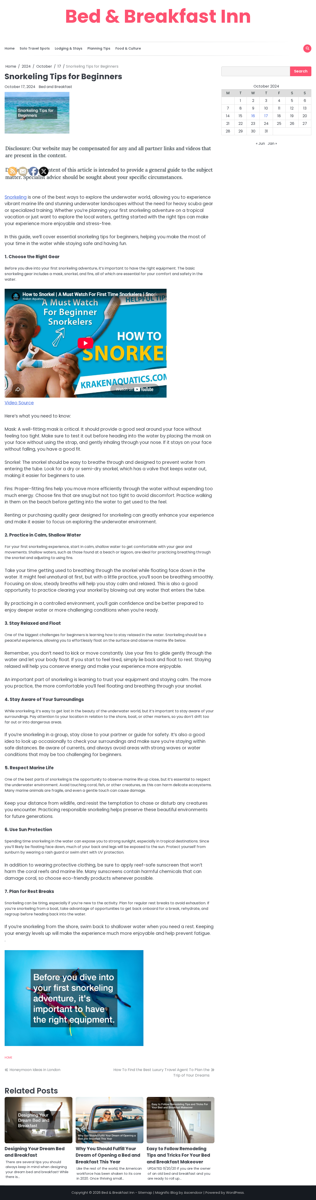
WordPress (235, 1192)
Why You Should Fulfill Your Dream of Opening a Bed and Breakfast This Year (108, 1155)
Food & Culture (128, 48)
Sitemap (145, 1192)
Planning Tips (98, 48)
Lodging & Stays (68, 48)
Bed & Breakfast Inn (158, 16)
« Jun (260, 143)
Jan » (272, 143)
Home (10, 48)
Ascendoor (193, 1192)
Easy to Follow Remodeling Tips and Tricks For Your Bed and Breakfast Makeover (178, 1155)
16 (253, 116)
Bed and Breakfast (55, 86)
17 (266, 116)
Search (300, 71)
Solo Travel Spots (35, 48)
